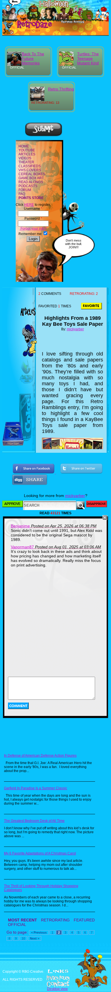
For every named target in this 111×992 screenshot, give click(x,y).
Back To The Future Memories (33, 58)
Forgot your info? (33, 228)
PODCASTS (27, 186)
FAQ (21, 194)
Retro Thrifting (61, 89)
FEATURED (84, 920)
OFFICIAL (17, 924)
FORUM (24, 190)
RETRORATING (55, 920)
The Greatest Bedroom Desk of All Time (34, 821)
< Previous (39, 932)
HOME (23, 146)
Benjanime (20, 526)
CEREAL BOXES (31, 174)
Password (33, 219)
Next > (34, 938)
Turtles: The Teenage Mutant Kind (88, 58)
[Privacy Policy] (55, 978)
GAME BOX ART (31, 178)
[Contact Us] (55, 984)
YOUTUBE (26, 150)
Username (33, 209)
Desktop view (57, 989)
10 (23, 938)
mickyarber (75, 329)
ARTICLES (26, 154)
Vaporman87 (22, 547)
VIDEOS (24, 158)
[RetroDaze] (28, 27)
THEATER (26, 162)
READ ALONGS (30, 182)
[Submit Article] (43, 136)
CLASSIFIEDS (29, 166)
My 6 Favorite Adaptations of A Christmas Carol (40, 853)
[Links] (58, 971)
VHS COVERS (29, 170)
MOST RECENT (22, 920)
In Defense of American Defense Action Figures (40, 756)
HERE (29, 205)
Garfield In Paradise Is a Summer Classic (35, 788)
